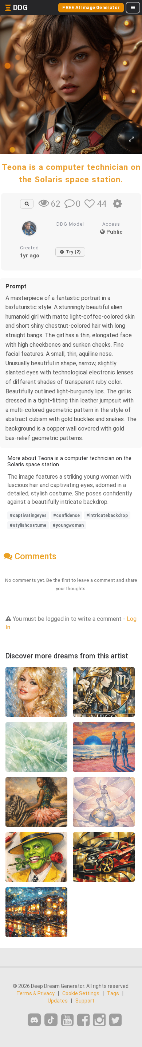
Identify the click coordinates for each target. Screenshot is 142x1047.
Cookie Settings (80, 993)
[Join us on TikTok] (51, 1019)
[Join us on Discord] (34, 1019)
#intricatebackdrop (107, 515)
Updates (58, 1001)
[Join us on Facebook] (83, 1020)
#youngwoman (68, 525)
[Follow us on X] (115, 1020)
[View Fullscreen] (131, 139)
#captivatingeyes (28, 515)
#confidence (66, 515)
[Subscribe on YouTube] (67, 1020)
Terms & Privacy (35, 993)
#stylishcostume (28, 525)
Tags (113, 993)
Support (84, 1001)
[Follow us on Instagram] (99, 1020)
